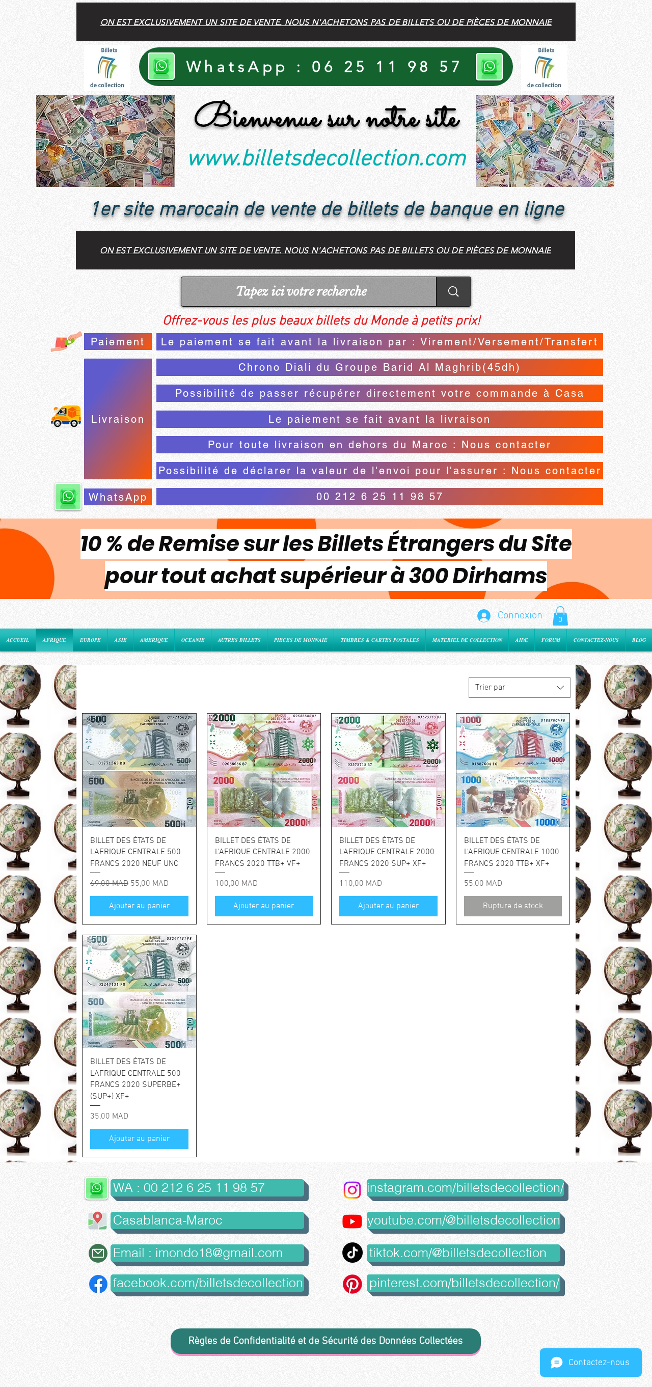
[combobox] (519, 687)
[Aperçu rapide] (139, 770)
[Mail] (98, 1253)
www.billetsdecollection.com (326, 159)
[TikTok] (352, 1252)
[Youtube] (352, 1221)
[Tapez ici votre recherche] (453, 291)
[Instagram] (352, 1190)
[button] (560, 615)
